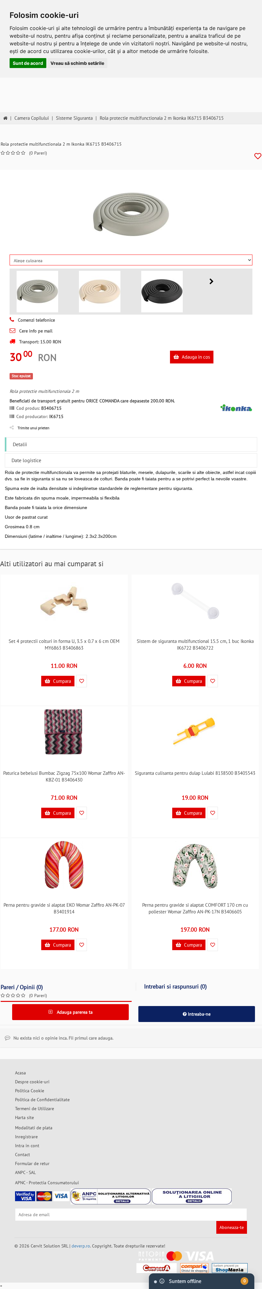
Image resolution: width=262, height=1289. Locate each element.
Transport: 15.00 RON (39, 342)
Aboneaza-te (232, 1227)
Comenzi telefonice (36, 320)
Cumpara (61, 681)
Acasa (20, 1073)
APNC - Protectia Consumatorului (47, 1183)
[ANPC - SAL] (110, 1196)
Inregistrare (26, 1137)
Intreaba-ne (199, 1014)
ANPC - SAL (25, 1172)
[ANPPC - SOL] (192, 1196)
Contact (22, 1154)
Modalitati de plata (33, 1128)
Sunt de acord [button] (28, 63)
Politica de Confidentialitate (42, 1099)
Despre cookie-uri (32, 1082)
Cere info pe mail (35, 331)
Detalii (20, 444)
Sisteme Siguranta (74, 118)
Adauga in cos (195, 357)
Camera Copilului (31, 118)
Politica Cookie (29, 1091)
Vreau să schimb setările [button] (77, 63)
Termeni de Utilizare (34, 1108)
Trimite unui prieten (34, 427)
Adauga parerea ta (74, 1012)
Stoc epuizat (21, 376)
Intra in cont (27, 1145)
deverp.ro (81, 1246)
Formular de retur (32, 1163)
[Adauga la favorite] (257, 156)
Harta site (24, 1117)
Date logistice (26, 460)
